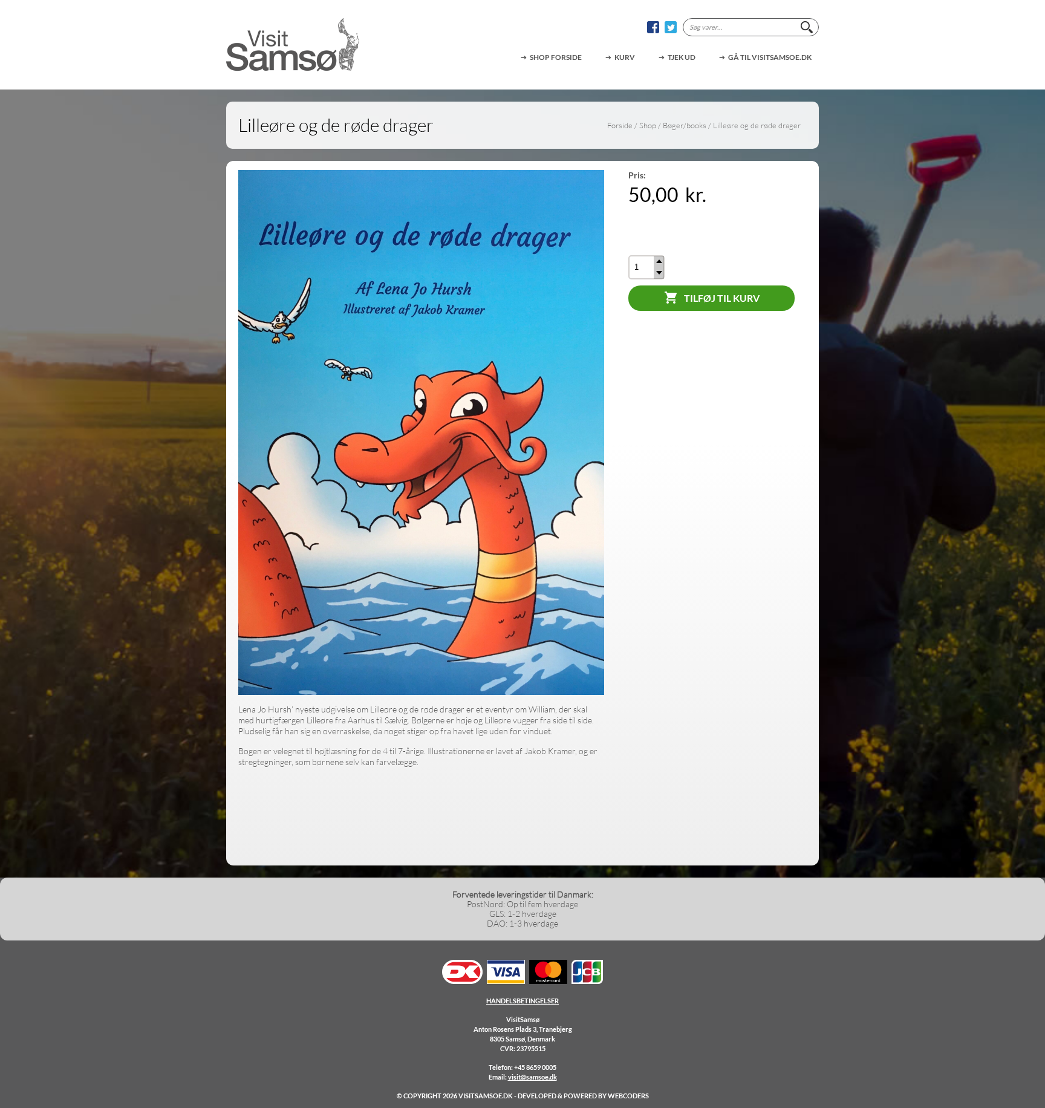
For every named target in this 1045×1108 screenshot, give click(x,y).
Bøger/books (684, 125)
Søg (807, 27)
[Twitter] (671, 27)
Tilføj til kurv (722, 298)
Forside (620, 125)
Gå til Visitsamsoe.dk (770, 57)
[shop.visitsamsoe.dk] (292, 44)
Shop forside (556, 57)
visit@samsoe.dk (532, 1077)
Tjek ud (681, 57)
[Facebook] (653, 27)
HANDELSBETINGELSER (522, 1001)
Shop (647, 125)
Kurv (624, 57)
